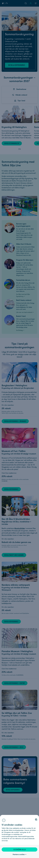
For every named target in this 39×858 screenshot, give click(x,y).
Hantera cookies (19, 854)
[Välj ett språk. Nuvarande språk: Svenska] (36, 819)
